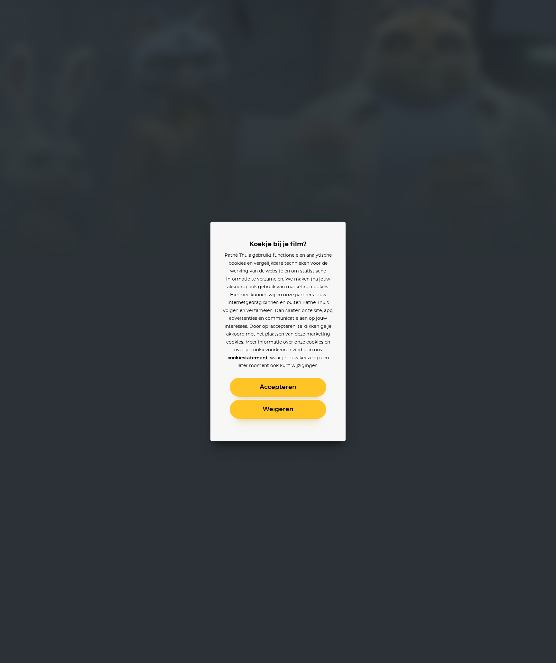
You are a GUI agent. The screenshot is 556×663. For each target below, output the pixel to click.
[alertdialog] (278, 331)
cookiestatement (247, 358)
